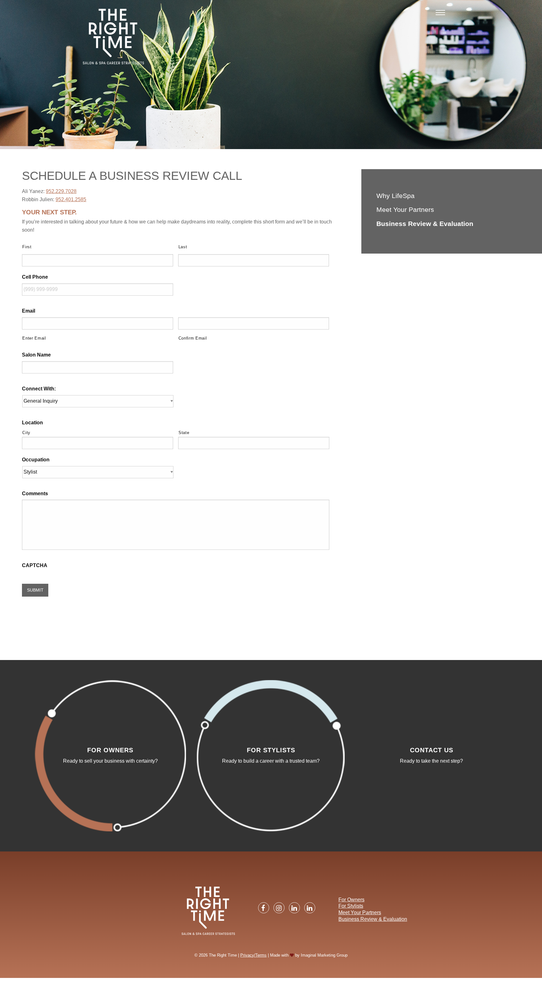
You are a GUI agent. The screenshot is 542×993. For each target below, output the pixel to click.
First (26, 246)
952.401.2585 (71, 199)
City (26, 432)
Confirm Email (192, 338)
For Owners (351, 899)
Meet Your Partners (405, 209)
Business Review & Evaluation (424, 223)
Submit (35, 590)
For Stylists (350, 906)
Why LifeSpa (395, 195)
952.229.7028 (61, 191)
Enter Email (34, 338)
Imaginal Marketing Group (324, 955)
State (183, 432)
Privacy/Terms (253, 955)
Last (182, 246)
